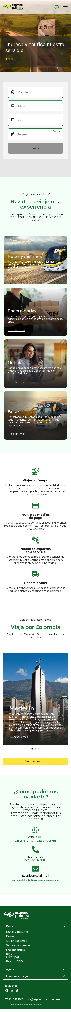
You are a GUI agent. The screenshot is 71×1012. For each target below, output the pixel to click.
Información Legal (17, 976)
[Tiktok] (17, 990)
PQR (9, 954)
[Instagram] (11, 990)
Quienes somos (16, 940)
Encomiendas (15, 949)
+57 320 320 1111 (35, 860)
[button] (6, 59)
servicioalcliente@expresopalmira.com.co (35, 880)
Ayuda (10, 969)
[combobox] (36, 92)
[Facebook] (6, 990)
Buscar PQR (14, 961)
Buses (10, 936)
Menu (9, 926)
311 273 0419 (24, 840)
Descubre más (19, 736)
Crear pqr (12, 957)
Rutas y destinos (17, 932)
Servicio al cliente (18, 945)
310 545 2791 (46, 840)
